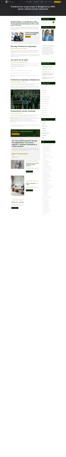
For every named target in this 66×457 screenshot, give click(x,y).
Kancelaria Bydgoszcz (45, 160)
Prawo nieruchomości (45, 203)
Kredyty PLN (44, 92)
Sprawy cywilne (44, 126)
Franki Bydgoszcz (45, 157)
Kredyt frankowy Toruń (46, 173)
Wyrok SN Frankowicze (46, 212)
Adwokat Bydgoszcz (33, 18)
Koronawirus (44, 169)
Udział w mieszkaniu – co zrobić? (32, 184)
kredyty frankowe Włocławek (46, 176)
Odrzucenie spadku (45, 182)
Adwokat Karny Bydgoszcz (46, 146)
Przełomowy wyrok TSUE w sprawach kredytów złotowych (32, 164)
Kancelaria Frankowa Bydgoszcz (47, 166)
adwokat (44, 144)
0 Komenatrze (34, 161)
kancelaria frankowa (45, 164)
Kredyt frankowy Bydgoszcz (46, 171)
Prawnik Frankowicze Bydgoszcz (47, 196)
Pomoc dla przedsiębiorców (46, 189)
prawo (44, 198)
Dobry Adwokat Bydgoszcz (46, 155)
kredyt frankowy (51, 169)
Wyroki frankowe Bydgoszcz (46, 210)
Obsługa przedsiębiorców (45, 99)
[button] (28, 37)
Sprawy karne (44, 128)
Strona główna (44, 121)
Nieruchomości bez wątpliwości (47, 180)
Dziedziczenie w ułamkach (17, 202)
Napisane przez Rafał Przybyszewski (32, 160)
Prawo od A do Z (44, 135)
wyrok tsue (44, 214)
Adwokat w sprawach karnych (47, 150)
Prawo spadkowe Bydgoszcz (46, 205)
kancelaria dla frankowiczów (46, 162)
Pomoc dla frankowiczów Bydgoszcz (47, 187)
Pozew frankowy (45, 192)
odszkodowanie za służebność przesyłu (48, 185)
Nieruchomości (44, 94)
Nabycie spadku (45, 178)
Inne (42, 87)
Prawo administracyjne (45, 103)
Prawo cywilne (49, 198)
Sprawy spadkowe (44, 112)
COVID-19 (44, 153)
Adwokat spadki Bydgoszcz (46, 148)
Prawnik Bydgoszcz (45, 194)
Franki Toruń (51, 157)
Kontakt (43, 137)
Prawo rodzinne (44, 108)
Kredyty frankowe (38, 18)
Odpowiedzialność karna (45, 101)
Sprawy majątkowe (44, 110)
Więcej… (48, 54)
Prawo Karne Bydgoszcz (46, 201)
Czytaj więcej (29, 171)
